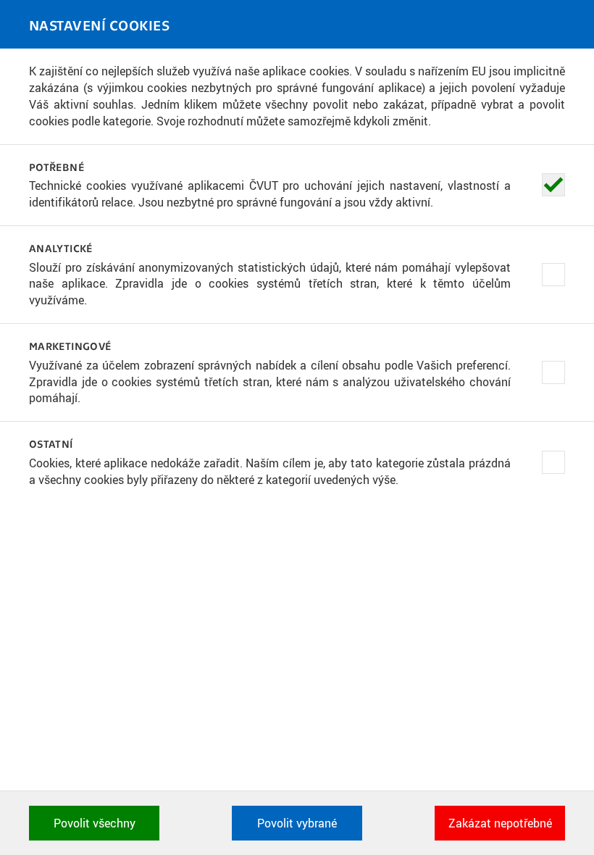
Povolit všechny (94, 823)
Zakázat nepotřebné (500, 823)
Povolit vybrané (297, 823)
